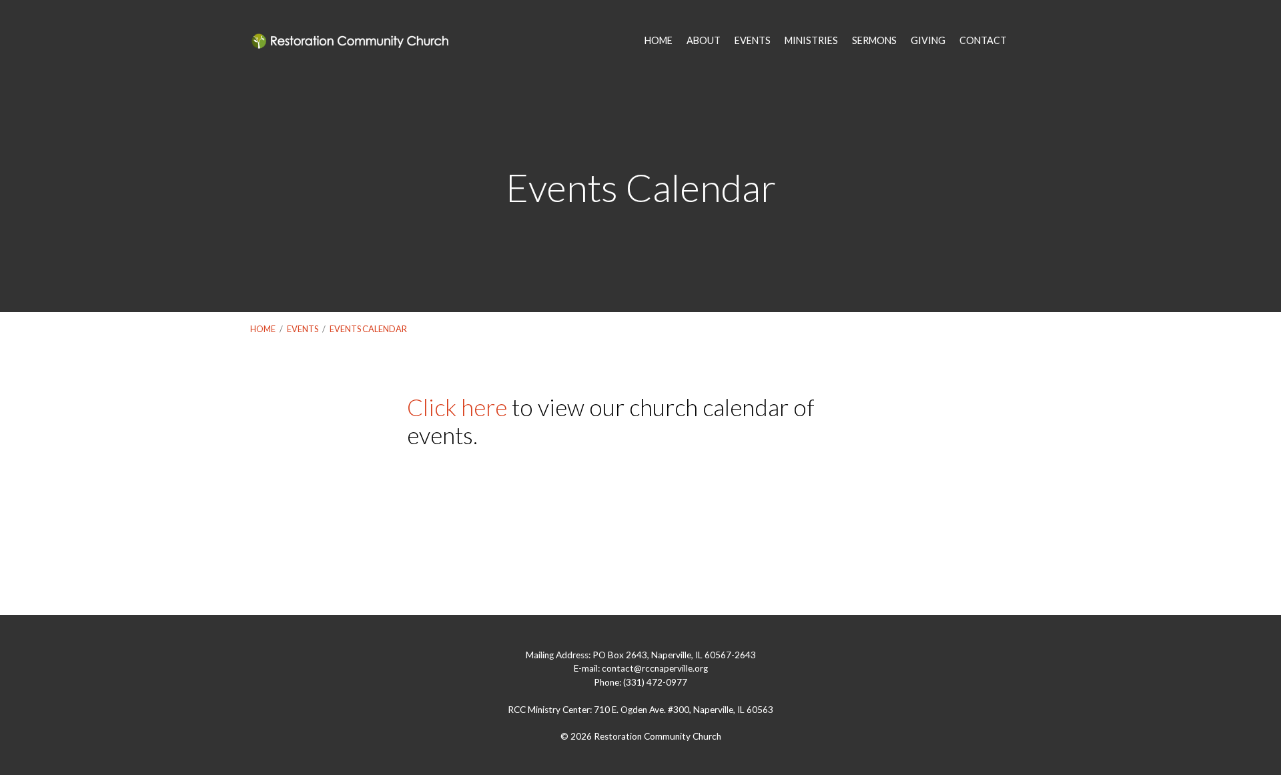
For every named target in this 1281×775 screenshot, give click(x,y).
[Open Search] (1027, 41)
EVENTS (753, 40)
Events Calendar (368, 328)
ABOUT (704, 40)
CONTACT (983, 40)
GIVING (928, 40)
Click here (457, 407)
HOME (659, 40)
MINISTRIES (811, 40)
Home (263, 328)
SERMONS (874, 40)
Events (302, 328)
